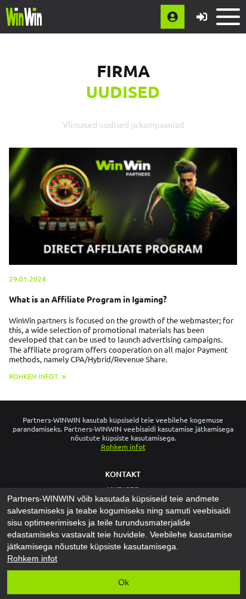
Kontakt (123, 474)
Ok (123, 582)
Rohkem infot (123, 447)
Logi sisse (201, 16)
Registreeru (172, 17)
